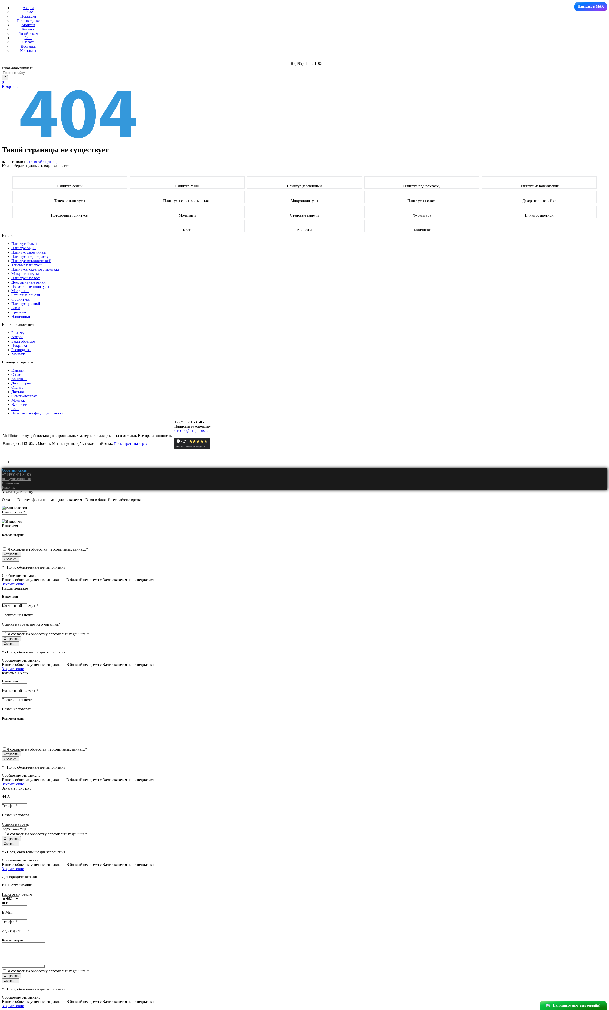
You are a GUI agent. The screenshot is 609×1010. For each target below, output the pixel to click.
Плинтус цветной (539, 215)
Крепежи (304, 230)
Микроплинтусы (304, 201)
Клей (187, 230)
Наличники (422, 230)
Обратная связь (14, 470)
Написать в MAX (591, 6)
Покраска (28, 16)
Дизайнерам (28, 33)
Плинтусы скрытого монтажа (187, 201)
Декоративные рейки (539, 201)
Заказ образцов (23, 341)
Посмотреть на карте (130, 444)
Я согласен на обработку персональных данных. (48, 549)
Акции (28, 8)
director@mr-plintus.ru (191, 430)
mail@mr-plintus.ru (16, 479)
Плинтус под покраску (421, 186)
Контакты (28, 51)
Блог (28, 38)
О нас (28, 12)
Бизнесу (28, 29)
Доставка (28, 46)
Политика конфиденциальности (37, 413)
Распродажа (21, 350)
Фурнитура (422, 215)
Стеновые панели (304, 215)
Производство (28, 21)
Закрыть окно (13, 584)
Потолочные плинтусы (69, 215)
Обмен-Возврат (24, 396)
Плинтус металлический (539, 186)
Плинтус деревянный (304, 186)
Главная (17, 370)
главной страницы (44, 161)
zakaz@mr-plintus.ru (17, 68)
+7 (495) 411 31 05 (16, 475)
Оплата (28, 42)
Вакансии (19, 405)
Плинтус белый (70, 186)
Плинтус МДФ (187, 186)
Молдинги (187, 215)
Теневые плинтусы (69, 201)
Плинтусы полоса (421, 201)
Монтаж (28, 25)
